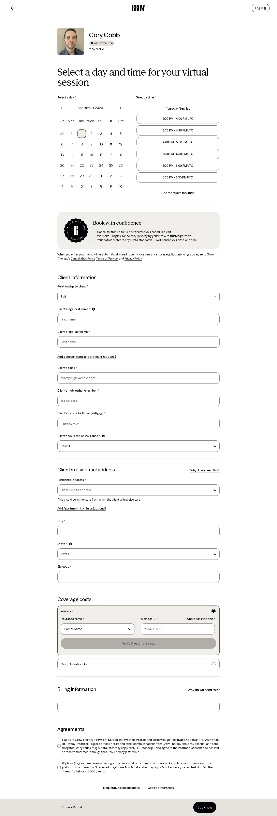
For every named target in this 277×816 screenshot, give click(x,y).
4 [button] (111, 134)
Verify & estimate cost (138, 643)
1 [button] (81, 134)
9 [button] (91, 144)
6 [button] (62, 144)
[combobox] (138, 296)
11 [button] (111, 144)
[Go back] (12, 8)
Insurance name (72, 619)
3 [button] (101, 134)
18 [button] (111, 155)
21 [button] (72, 165)
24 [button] (101, 165)
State (62, 544)
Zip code (64, 566)
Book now (205, 807)
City (61, 521)
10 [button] (101, 144)
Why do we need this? (205, 470)
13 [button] (62, 155)
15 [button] (81, 155)
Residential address (71, 480)
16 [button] (91, 155)
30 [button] (62, 134)
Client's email (67, 368)
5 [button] (121, 134)
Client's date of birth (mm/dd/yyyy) (81, 413)
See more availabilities (177, 193)
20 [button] (62, 165)
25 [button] (111, 165)
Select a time (146, 97)
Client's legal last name (73, 332)
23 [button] (91, 165)
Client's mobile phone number (78, 390)
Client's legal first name (73, 309)
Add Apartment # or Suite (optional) (81, 508)
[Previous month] (61, 108)
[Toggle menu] (214, 490)
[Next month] (120, 108)
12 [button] (120, 144)
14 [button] (72, 155)
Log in (259, 8)
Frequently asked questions (121, 788)
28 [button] (72, 176)
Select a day (66, 97)
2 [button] (91, 134)
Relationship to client (72, 286)
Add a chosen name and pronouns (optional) (86, 357)
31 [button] (72, 134)
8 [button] (82, 144)
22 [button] (82, 165)
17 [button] (101, 155)
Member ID (149, 619)
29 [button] (82, 176)
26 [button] (121, 165)
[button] (93, 309)
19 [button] (120, 155)
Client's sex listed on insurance (78, 436)
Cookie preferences (161, 788)
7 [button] (72, 144)
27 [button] (62, 176)
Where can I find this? (200, 619)
